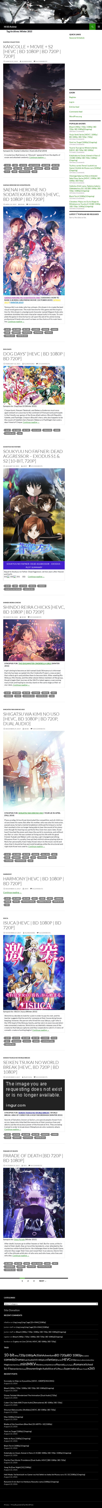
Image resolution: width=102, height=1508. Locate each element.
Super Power (83, 1369)
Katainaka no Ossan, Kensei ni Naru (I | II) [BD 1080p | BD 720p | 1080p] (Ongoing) (84, 157)
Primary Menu (99, 26)
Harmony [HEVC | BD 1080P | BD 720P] (33, 881)
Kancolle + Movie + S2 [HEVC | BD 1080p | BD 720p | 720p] (32, 51)
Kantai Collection (11, 42)
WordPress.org (75, 116)
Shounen (8, 861)
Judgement (9, 1266)
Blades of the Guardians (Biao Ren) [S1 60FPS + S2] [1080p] (28, 1424)
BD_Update (85, 1356)
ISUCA (5, 918)
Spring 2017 (9, 336)
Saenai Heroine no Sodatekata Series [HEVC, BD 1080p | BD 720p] (31, 194)
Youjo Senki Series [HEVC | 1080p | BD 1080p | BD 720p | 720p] (83, 135)
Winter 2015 (24, 171)
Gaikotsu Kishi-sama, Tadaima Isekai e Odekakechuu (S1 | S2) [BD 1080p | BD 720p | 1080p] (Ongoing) (85, 188)
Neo (25, 1166)
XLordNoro (27, 61)
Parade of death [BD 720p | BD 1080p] (33, 1158)
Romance (38, 332)
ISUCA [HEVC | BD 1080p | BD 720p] (32, 925)
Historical (79, 1360)
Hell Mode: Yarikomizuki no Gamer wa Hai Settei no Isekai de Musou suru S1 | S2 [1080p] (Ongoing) (44, 1474)
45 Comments (36, 466)
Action (23, 165)
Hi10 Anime (10, 26)
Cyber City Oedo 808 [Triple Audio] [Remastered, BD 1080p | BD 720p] (33, 1402)
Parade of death (10, 1151)
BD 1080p (46, 165)
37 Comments (44, 364)
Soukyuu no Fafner (11, 447)
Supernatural (48, 1041)
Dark (27, 1263)
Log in (71, 102)
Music (18, 696)
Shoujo (24, 1369)
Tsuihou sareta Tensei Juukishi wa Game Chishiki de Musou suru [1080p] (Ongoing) (85, 168)
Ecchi (54, 1038)
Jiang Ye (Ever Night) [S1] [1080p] (17, 1467)
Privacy (6, 1505)
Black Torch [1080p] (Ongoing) (81, 196)
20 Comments (41, 1077)
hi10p (7, 332)
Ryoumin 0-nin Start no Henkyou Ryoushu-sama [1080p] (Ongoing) (31, 1482)
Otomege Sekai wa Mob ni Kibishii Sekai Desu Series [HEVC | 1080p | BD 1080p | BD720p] (84, 178)
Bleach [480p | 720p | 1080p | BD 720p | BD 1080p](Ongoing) (82, 128)
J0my (25, 466)
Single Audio (42, 1368)
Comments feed (75, 111)
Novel (16, 901)
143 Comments (39, 729)
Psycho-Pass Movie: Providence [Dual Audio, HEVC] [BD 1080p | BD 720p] (35, 1460)
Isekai (89, 1360)
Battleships (34, 165)
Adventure (48, 1355)
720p (15, 165)
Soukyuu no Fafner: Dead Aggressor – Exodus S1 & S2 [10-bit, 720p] (33, 456)
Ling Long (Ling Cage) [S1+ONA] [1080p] (29, 1322)
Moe (47, 168)
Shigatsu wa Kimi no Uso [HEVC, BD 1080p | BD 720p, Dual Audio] (31, 718)
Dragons (47, 430)
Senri (22, 204)
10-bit (7, 165)
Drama (8, 168)
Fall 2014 (45, 854)
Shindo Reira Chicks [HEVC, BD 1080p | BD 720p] (34, 609)
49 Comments (35, 617)
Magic (7, 1137)
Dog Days (7, 349)
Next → (42, 1281)
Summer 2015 (29, 696)
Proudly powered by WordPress (22, 1505)
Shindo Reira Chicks (12, 603)
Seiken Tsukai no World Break (16, 1058)
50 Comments (34, 204)
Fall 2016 (18, 168)
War (14, 171)
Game (47, 1263)
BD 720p (56, 165)
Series (57, 430)
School (49, 332)
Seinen (36, 1041)
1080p (29, 1355)
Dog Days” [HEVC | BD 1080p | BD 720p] (34, 356)
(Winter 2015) (17, 302)
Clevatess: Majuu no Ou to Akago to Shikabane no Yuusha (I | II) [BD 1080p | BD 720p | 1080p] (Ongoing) (84, 203)
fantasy (45, 1134)
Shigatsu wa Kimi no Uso (14, 709)
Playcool (27, 332)
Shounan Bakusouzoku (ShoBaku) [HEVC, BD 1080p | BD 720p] (30, 1410)
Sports (62, 1369)
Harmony (7, 874)
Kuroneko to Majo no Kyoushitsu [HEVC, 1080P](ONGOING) (29, 1381)
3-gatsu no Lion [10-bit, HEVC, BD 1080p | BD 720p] (34, 1341)
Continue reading (37, 157)
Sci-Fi (7, 171)
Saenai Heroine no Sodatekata (16, 185)
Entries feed (74, 107)
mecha (32, 586)
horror (85, 1360)
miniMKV (38, 168)
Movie (55, 168)
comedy (36, 329)
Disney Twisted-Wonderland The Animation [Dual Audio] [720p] (30, 1395)
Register (72, 97)
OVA (33, 857)
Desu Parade (19, 1239)
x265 (34, 171)
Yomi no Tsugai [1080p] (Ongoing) (83, 142)
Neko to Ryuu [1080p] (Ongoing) (17, 1438)
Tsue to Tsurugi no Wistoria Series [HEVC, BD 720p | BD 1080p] (83, 149)
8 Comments (37, 889)
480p (16, 1355)
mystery (31, 1266)
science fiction (44, 901)
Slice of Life (54, 1368)
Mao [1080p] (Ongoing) (13, 1417)
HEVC (54, 693)
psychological (29, 901)
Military (28, 168)
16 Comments (44, 933)
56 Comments (41, 61)
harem (54, 329)
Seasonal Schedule (76, 38)
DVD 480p (38, 1360)
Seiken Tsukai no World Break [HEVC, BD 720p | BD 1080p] (31, 1067)
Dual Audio (37, 1263)
